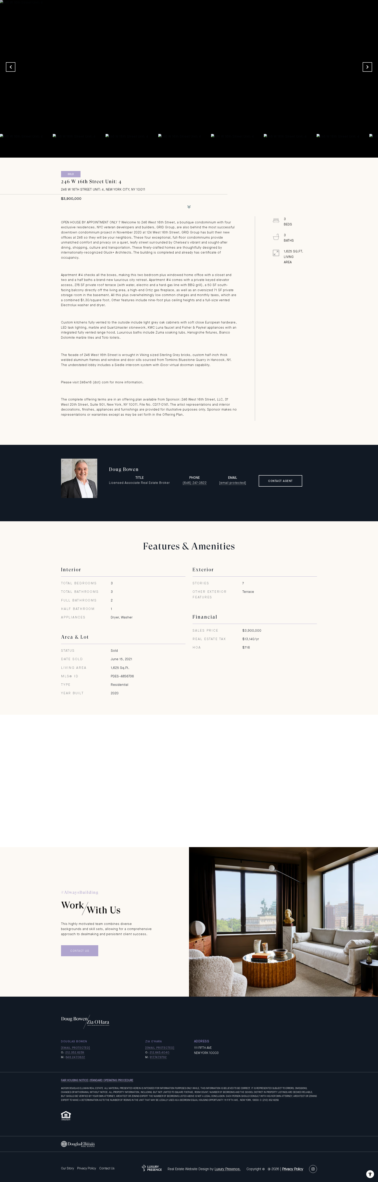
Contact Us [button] (79, 950)
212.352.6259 (74, 1052)
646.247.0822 (75, 1057)
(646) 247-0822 (195, 483)
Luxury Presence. (228, 1169)
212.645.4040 (160, 1052)
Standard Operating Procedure (111, 1080)
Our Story (67, 1168)
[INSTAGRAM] (313, 1169)
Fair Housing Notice (74, 1080)
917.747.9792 (158, 1057)
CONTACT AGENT (280, 481)
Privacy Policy (86, 1168)
